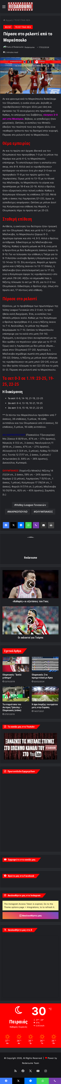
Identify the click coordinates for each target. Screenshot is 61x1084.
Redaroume (30, 47)
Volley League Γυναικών (31, 504)
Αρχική (9, 20)
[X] (13, 525)
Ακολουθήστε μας (32, 915)
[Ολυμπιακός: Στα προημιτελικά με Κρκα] (45, 664)
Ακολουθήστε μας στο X (20, 930)
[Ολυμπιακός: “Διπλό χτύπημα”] (16, 664)
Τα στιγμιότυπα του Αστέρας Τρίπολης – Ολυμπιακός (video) (12, 707)
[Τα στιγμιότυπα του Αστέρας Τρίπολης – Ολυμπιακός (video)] (16, 693)
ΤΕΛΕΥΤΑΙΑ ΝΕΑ (22, 20)
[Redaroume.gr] (20, 6)
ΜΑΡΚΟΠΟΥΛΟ (18, 511)
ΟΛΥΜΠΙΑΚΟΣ (44, 511)
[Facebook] (6, 525)
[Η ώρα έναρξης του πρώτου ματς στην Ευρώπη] (45, 693)
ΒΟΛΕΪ (8, 27)
